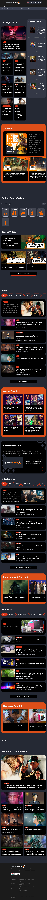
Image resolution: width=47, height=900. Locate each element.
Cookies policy (14, 883)
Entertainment (18, 6)
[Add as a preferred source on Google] (15, 874)
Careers (29, 883)
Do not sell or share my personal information (23, 890)
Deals (33, 6)
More (39, 6)
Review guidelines (31, 886)
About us (13, 886)
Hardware (27, 6)
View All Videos (23, 273)
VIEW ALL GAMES (23, 381)
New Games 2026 (20, 8)
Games (10, 6)
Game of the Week (10, 8)
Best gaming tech (37, 8)
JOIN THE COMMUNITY (34, 469)
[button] (39, 2)
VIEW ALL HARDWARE (23, 696)
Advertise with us (23, 886)
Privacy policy (31, 879)
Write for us (13, 888)
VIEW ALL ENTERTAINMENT (23, 567)
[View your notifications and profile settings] (35, 2)
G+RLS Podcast (28, 8)
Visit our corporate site (30, 870)
